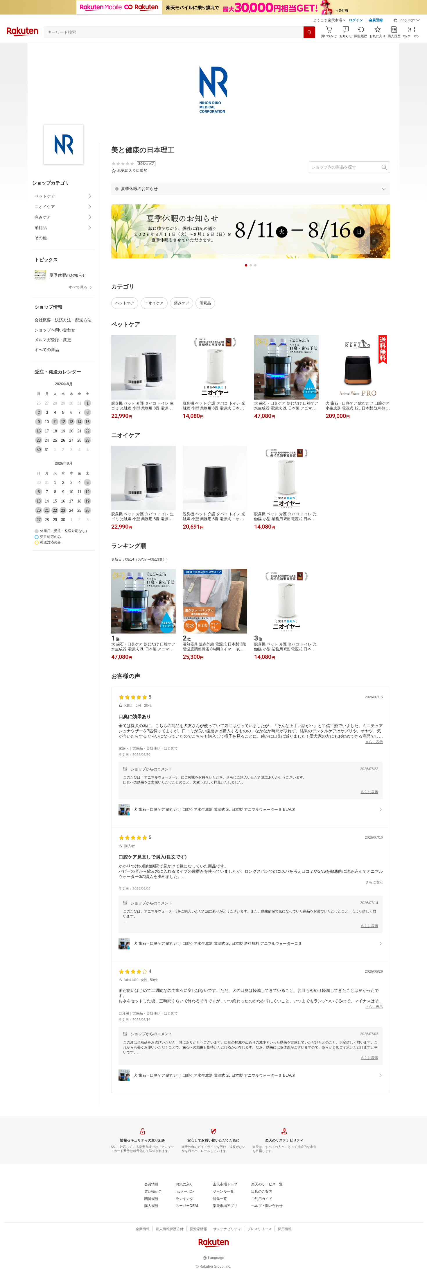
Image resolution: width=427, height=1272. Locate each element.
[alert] (250, 189)
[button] (406, 20)
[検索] (309, 32)
